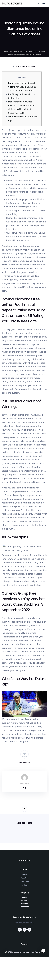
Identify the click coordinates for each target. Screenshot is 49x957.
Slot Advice (13, 98)
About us (24, 878)
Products (24, 885)
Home (6, 51)
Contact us (24, 881)
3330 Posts (24, 783)
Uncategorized (16, 51)
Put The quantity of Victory (21, 94)
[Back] (24, 809)
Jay (17, 66)
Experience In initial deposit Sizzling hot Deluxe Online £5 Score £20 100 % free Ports (22, 87)
